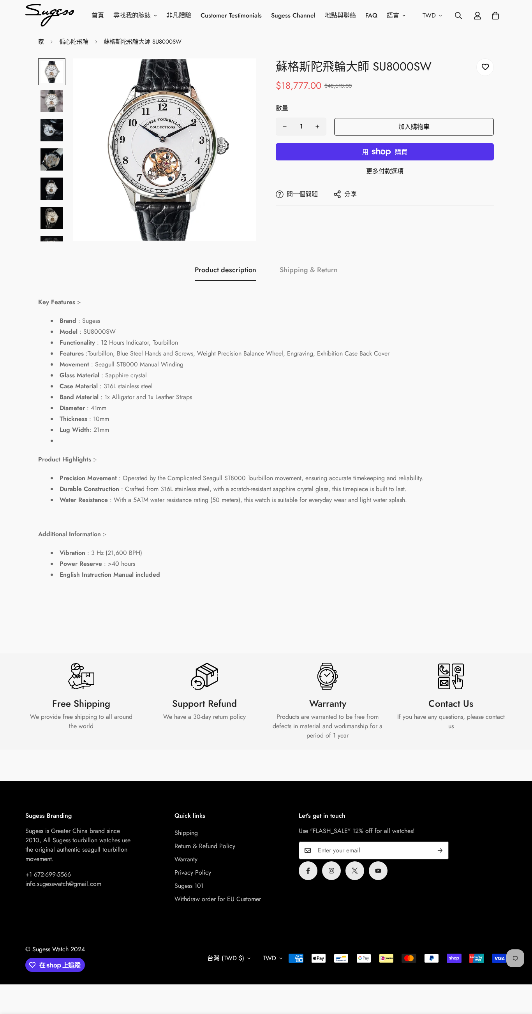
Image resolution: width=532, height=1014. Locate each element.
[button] (495, 16)
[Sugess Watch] (49, 16)
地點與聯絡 (340, 15)
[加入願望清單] (485, 67)
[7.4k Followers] (331, 870)
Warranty (185, 859)
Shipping (186, 832)
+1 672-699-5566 (48, 874)
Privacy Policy (192, 872)
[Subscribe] (440, 850)
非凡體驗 (178, 15)
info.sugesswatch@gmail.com (63, 883)
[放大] (239, 75)
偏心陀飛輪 (73, 41)
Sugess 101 (189, 885)
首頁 (98, 15)
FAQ (371, 15)
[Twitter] (354, 870)
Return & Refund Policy (204, 845)
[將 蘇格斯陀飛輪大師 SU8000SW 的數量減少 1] (284, 126)
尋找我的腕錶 (132, 15)
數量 (282, 108)
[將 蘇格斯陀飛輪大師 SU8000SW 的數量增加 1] (317, 126)
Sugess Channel (293, 15)
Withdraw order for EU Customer (217, 898)
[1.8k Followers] (308, 870)
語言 (393, 15)
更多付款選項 (384, 171)
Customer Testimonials (231, 15)
